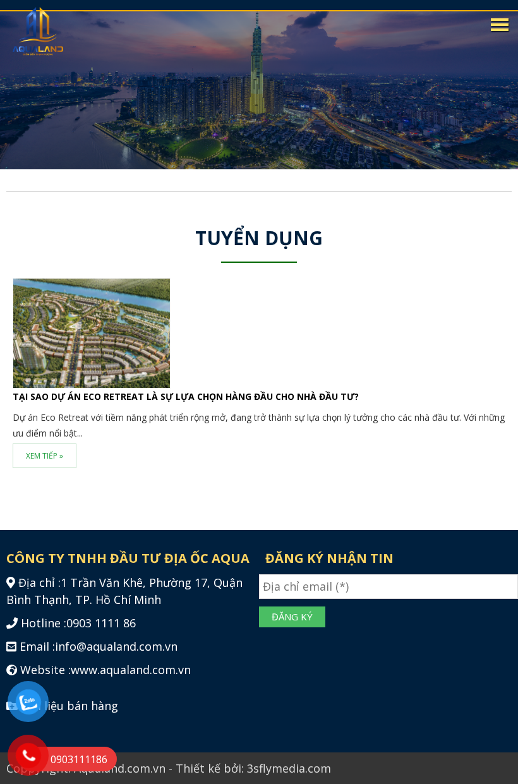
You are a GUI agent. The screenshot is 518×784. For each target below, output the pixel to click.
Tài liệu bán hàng (69, 705)
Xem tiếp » (44, 455)
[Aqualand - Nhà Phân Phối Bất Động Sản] (38, 31)
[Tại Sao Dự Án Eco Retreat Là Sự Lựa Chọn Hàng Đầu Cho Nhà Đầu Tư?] (92, 331)
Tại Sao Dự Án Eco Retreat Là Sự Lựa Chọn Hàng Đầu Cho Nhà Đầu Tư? (186, 396)
